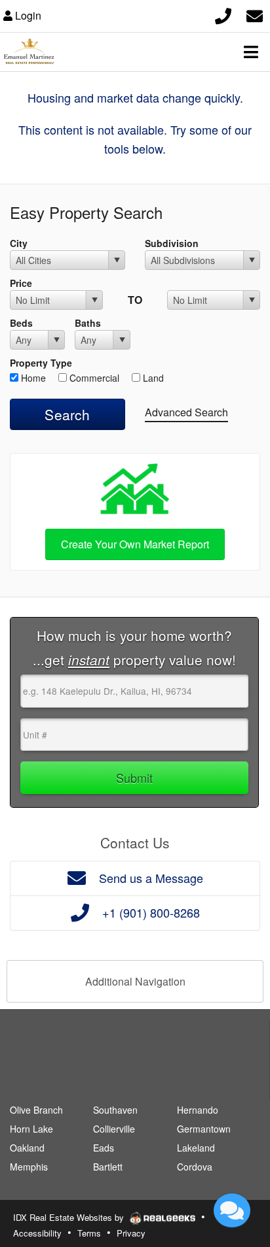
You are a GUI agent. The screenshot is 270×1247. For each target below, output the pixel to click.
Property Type (41, 362)
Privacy (131, 1233)
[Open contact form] (254, 14)
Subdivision (172, 243)
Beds (21, 322)
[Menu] (251, 51)
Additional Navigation (135, 981)
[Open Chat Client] (232, 1210)
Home (32, 377)
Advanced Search (186, 412)
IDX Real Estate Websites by (69, 1217)
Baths (88, 322)
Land (152, 377)
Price (21, 283)
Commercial (93, 377)
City (19, 243)
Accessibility (37, 1233)
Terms (89, 1233)
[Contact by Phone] (223, 14)
